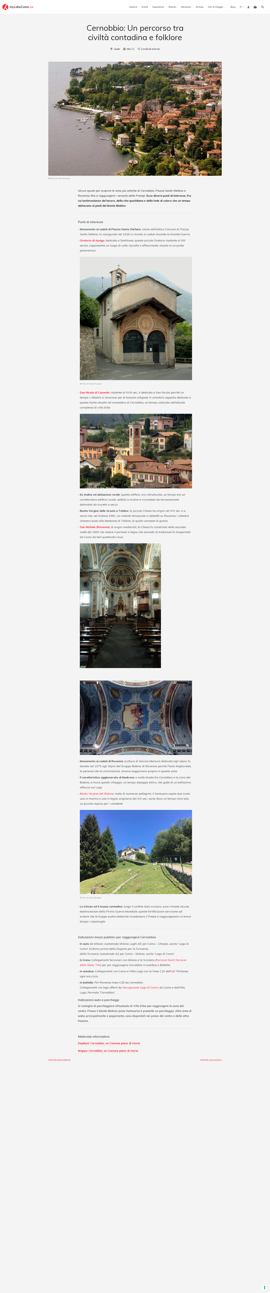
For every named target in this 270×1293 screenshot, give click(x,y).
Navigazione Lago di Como (140, 987)
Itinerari (172, 6)
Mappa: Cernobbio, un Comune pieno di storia (108, 1050)
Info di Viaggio (215, 6)
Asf (173, 971)
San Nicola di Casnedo (94, 392)
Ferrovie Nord (165, 960)
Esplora (133, 6)
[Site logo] (18, 6)
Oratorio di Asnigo (92, 240)
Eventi (145, 6)
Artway (199, 6)
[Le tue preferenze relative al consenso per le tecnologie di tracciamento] (265, 1288)
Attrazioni (186, 6)
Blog (233, 6)
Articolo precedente (59, 1059)
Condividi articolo (150, 48)
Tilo (97, 965)
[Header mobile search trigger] (263, 7)
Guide (117, 48)
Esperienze (158, 6)
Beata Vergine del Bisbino (97, 793)
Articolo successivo (211, 1059)
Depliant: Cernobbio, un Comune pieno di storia (109, 1043)
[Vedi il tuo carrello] (255, 7)
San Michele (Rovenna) (95, 527)
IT (241, 6)
